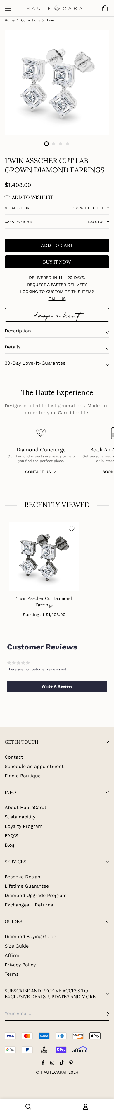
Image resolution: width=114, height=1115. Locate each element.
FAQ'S (11, 835)
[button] (57, 686)
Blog (10, 845)
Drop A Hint (57, 315)
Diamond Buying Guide (30, 936)
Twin (50, 20)
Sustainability (20, 817)
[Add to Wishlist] (72, 529)
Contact (14, 757)
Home (10, 20)
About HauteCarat (25, 807)
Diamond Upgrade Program (36, 895)
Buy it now (57, 262)
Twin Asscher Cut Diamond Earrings (44, 601)
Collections (30, 20)
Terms (11, 974)
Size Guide (17, 946)
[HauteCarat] (57, 8)
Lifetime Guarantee (27, 886)
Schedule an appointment (34, 766)
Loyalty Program (23, 826)
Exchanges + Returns (29, 905)
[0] (103, 8)
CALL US (57, 298)
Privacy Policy (20, 964)
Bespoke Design (22, 876)
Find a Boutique (23, 776)
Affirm (12, 955)
